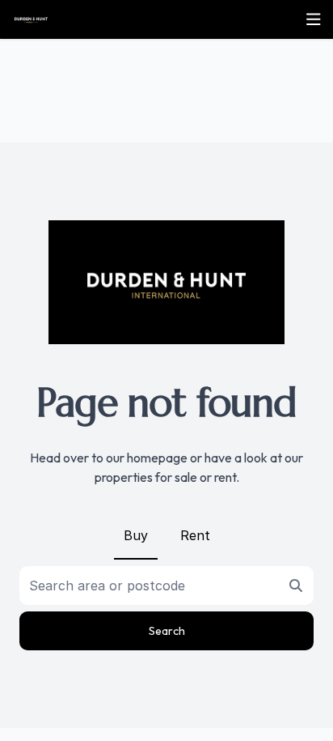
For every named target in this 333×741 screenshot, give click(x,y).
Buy (136, 535)
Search (167, 631)
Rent (195, 535)
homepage (157, 457)
